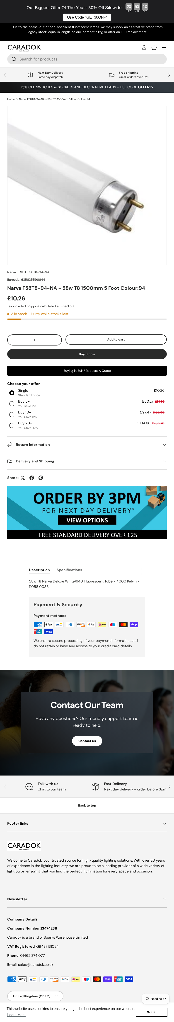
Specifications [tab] (69, 570)
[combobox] (87, 59)
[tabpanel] (87, 584)
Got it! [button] (152, 1012)
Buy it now (87, 354)
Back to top (87, 805)
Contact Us (87, 741)
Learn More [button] (16, 1015)
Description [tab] (39, 570)
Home (11, 99)
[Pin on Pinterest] (40, 477)
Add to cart (116, 339)
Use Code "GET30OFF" (87, 17)
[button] (154, 48)
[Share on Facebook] (31, 477)
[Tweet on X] (22, 477)
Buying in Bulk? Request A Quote (87, 371)
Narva (11, 272)
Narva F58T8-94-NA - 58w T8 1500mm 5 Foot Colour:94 (54, 99)
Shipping (33, 306)
